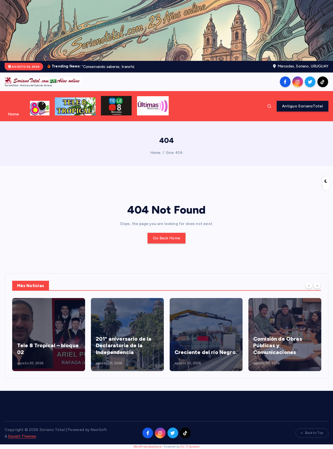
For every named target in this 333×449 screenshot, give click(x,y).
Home (13, 114)
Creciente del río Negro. (206, 352)
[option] (48, 334)
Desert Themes (22, 436)
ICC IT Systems (189, 446)
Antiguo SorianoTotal (302, 106)
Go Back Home (166, 238)
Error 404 (174, 152)
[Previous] (309, 285)
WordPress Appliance (147, 446)
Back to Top (314, 433)
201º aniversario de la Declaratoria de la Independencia (124, 345)
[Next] (317, 285)
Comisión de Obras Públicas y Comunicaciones (277, 345)
